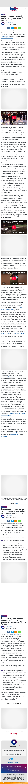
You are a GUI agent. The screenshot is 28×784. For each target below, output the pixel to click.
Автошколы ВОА (5, 36)
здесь (16, 503)
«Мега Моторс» (5, 333)
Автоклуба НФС (14, 434)
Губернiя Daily (9, 22)
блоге (22, 529)
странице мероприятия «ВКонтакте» (13, 433)
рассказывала (16, 634)
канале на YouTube (6, 436)
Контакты (10, 762)
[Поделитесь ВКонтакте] (8, 27)
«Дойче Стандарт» (20, 333)
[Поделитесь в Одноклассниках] (15, 27)
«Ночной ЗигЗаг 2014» (7, 38)
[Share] (19, 27)
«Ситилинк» (10, 377)
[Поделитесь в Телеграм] (12, 27)
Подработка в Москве (14, 734)
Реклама (17, 762)
